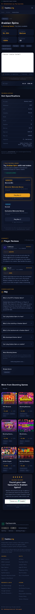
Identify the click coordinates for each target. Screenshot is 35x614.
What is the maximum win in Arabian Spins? (17, 330)
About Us (21, 585)
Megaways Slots (23, 570)
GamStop (28, 229)
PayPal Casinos (5, 572)
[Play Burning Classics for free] (26, 453)
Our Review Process (24, 588)
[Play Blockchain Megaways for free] (26, 426)
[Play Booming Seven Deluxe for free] (9, 426)
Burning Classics (24, 461)
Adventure (7, 372)
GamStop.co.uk (23, 78)
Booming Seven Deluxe (7, 434)
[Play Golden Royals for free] (9, 453)
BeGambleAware (23, 528)
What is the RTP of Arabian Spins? (17, 298)
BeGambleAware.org (15, 78)
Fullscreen (24, 74)
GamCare (10, 530)
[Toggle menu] (32, 7)
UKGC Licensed (5, 562)
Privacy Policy (23, 596)
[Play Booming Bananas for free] (26, 398)
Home (2, 12)
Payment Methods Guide (8, 575)
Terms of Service (23, 599)
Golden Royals (7, 461)
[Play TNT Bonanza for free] (9, 398)
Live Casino (4, 570)
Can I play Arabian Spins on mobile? (17, 344)
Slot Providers (23, 572)
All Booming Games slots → (17, 361)
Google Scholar (5, 591)
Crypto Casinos (5, 564)
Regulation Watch (6, 588)
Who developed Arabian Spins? (17, 337)
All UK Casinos (5, 559)
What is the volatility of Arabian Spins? (17, 323)
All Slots (21, 559)
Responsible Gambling (25, 593)
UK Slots (8, 12)
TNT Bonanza (7, 406)
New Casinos (4, 567)
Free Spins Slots (23, 562)
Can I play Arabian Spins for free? (17, 316)
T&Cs (15, 198)
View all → (5, 388)
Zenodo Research (6, 593)
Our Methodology (6, 585)
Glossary (21, 591)
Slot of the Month (24, 575)
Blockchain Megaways (23, 434)
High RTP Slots (23, 567)
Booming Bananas (25, 406)
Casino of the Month (7, 578)
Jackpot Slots (23, 564)
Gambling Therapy (20, 530)
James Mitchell (11, 151)
